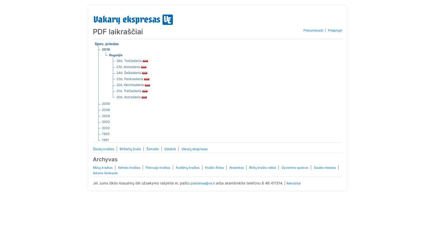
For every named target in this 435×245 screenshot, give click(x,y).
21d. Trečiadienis (129, 91)
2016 (106, 49)
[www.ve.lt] (133, 19)
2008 (106, 110)
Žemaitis (153, 149)
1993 (106, 134)
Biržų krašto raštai (263, 167)
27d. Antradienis (128, 67)
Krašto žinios (215, 167)
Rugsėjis (116, 55)
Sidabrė (170, 149)
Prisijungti (335, 30)
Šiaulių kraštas (104, 149)
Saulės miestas (325, 167)
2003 (106, 122)
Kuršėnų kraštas (188, 167)
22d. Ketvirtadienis (130, 85)
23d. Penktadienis (130, 79)
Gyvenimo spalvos (295, 167)
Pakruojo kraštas (158, 167)
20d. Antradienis (129, 97)
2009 (106, 103)
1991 (105, 140)
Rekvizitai (293, 183)
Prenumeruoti (313, 30)
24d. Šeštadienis (129, 73)
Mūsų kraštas (103, 167)
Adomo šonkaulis (105, 173)
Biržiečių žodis (131, 149)
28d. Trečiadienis (129, 61)
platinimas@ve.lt (203, 183)
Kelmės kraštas (129, 167)
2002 (106, 128)
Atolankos (237, 167)
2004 (106, 116)
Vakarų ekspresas (194, 149)
